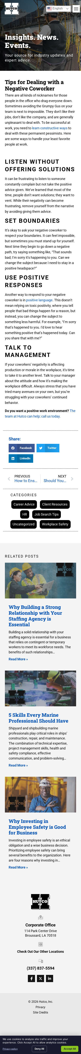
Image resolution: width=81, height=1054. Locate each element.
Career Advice (24, 504)
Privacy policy (10, 1048)
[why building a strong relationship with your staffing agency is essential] (40, 580)
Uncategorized (23, 524)
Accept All (70, 1048)
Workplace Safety (55, 524)
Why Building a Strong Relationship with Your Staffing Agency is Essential (35, 616)
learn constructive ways (49, 128)
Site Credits (40, 1012)
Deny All (39, 1048)
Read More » (18, 659)
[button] (76, 8)
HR (24, 514)
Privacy (40, 1007)
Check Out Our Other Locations (40, 952)
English (55, 8)
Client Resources (54, 504)
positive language (39, 300)
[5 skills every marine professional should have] (40, 688)
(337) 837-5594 (40, 968)
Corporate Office (40, 924)
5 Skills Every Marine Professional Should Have (38, 718)
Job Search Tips (46, 514)
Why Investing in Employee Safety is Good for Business (37, 827)
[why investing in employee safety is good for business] (40, 795)
